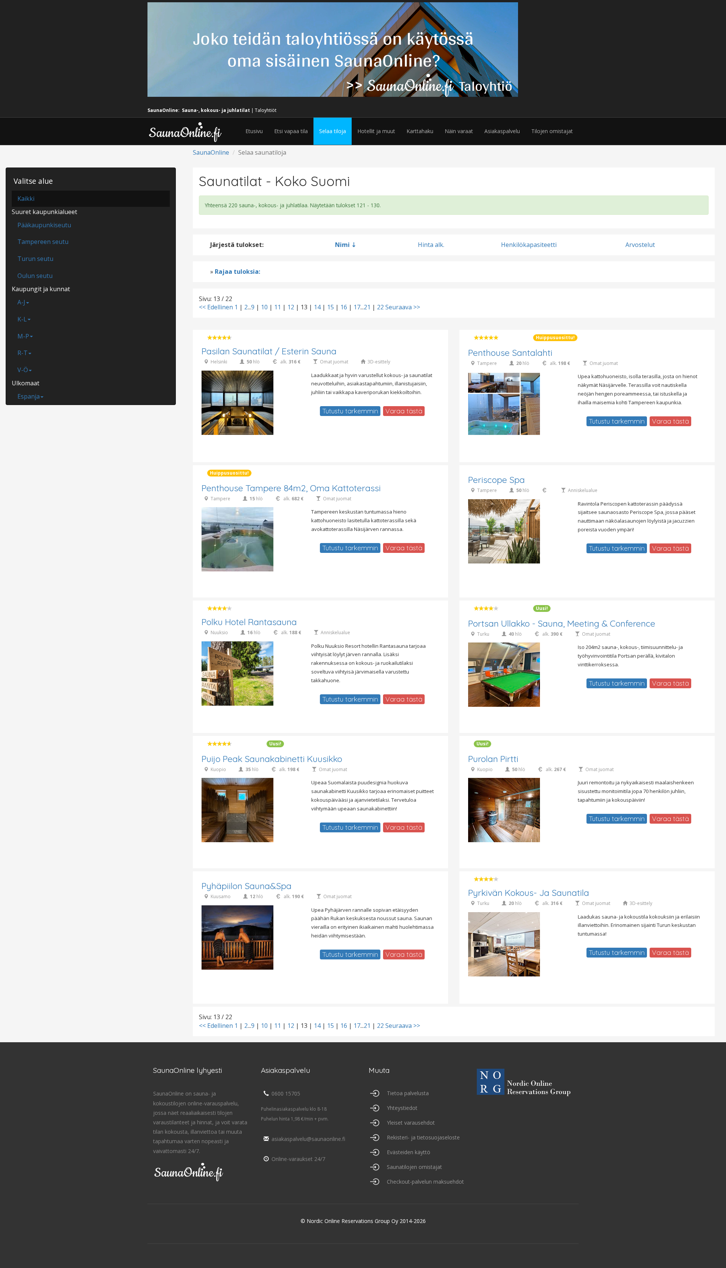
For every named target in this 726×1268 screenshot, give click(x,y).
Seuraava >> (402, 307)
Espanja (28, 396)
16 (343, 307)
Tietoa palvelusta (408, 1093)
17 (357, 307)
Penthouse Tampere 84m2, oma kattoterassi (291, 488)
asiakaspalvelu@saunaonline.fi (308, 1138)
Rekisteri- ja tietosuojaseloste (423, 1137)
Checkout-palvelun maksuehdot (425, 1181)
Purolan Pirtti (493, 758)
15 (330, 307)
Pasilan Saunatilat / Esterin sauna (269, 351)
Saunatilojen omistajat (414, 1166)
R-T (22, 353)
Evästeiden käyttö (408, 1152)
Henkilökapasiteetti (529, 245)
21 (367, 307)
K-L (22, 319)
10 (264, 307)
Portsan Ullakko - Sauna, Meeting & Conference (561, 623)
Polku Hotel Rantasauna (249, 621)
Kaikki (25, 198)
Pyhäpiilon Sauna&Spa (247, 885)
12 (290, 307)
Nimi (342, 245)
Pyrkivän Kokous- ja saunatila (528, 892)
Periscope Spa (496, 479)
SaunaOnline (211, 152)
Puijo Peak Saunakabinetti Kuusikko (272, 758)
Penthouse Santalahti (510, 352)
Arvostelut (640, 245)
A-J (21, 302)
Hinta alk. (431, 245)
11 (277, 307)
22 (380, 307)
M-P (23, 336)
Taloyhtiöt (265, 110)
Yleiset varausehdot (411, 1122)
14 (317, 307)
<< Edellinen (216, 307)
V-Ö (22, 370)
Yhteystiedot (402, 1107)
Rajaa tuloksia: (237, 271)
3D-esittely (379, 362)
